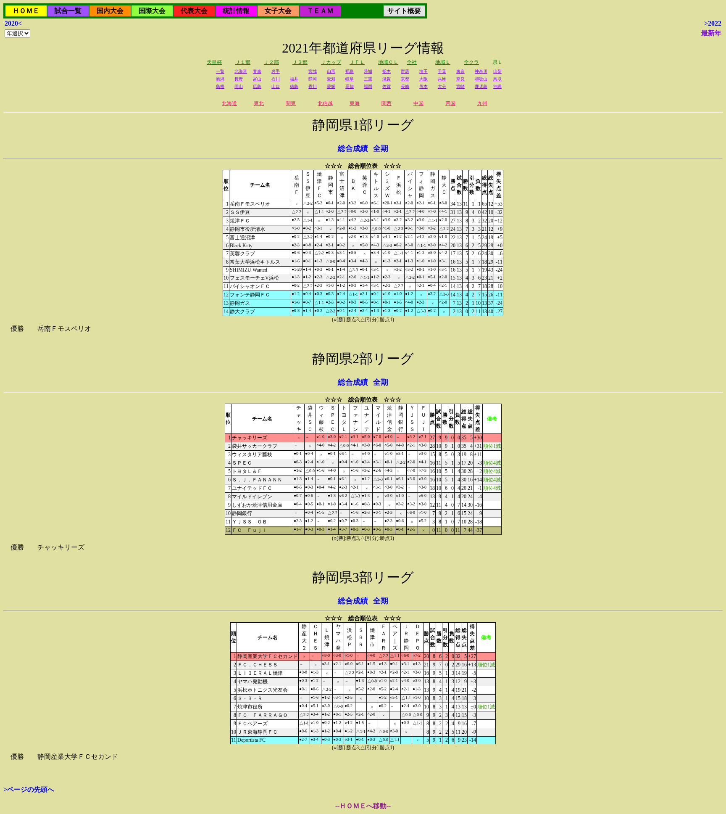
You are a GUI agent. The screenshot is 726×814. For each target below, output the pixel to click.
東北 (259, 103)
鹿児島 (481, 86)
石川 (275, 79)
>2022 (712, 23)
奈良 (460, 79)
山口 (275, 86)
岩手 (275, 71)
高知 (349, 86)
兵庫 (442, 79)
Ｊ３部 (300, 62)
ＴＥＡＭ (320, 10)
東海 (355, 103)
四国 (450, 103)
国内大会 (110, 10)
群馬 (405, 71)
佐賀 (386, 86)
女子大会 (278, 10)
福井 (294, 79)
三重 (368, 79)
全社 (412, 62)
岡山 (238, 86)
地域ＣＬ (388, 62)
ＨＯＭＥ (26, 10)
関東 (291, 103)
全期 (380, 148)
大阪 (423, 79)
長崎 (405, 86)
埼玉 (423, 71)
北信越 (325, 103)
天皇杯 (214, 62)
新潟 (220, 79)
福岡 (368, 86)
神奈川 (481, 71)
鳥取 (497, 79)
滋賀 (386, 79)
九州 (482, 103)
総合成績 (353, 148)
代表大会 (194, 10)
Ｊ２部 (271, 62)
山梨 (497, 71)
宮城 (312, 71)
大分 (442, 86)
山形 (331, 71)
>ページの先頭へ (28, 789)
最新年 (711, 33)
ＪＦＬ (357, 62)
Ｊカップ (331, 62)
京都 (405, 79)
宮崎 (460, 86)
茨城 (368, 71)
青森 (257, 71)
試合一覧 (68, 10)
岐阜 (349, 79)
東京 (460, 71)
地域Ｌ (442, 62)
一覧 (220, 71)
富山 (257, 79)
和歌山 (481, 79)
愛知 (331, 79)
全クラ (471, 62)
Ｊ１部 (242, 62)
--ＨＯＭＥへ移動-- (363, 805)
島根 (220, 86)
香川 (312, 86)
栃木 (386, 71)
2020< (13, 23)
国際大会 (152, 10)
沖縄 (497, 86)
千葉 (442, 71)
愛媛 (331, 86)
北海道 (240, 71)
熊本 (423, 86)
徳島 (294, 86)
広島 (257, 86)
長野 (238, 79)
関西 (386, 103)
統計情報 (236, 10)
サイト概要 (404, 10)
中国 (418, 103)
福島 (349, 71)
